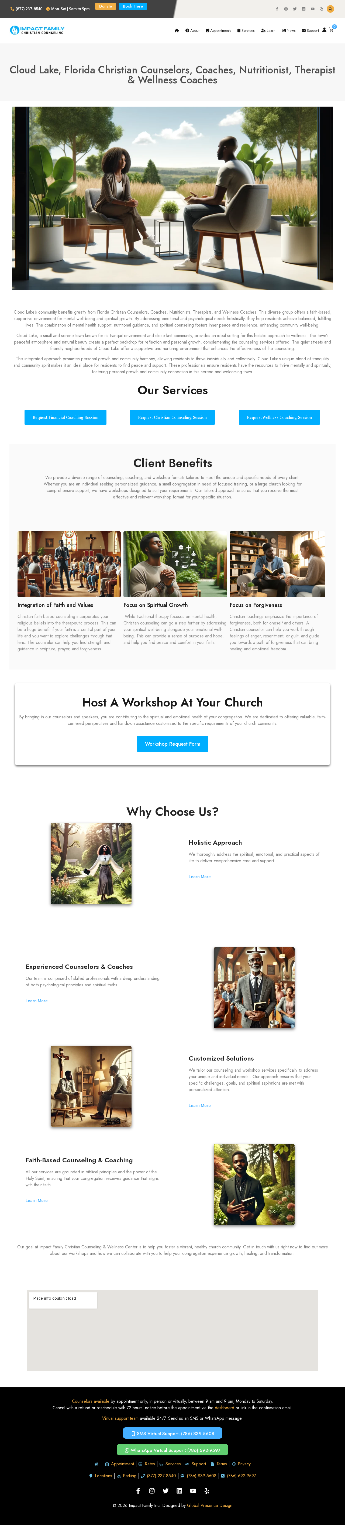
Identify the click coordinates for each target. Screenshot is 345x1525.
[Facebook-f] (277, 9)
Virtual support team (120, 1418)
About (194, 30)
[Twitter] (295, 9)
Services (247, 30)
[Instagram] (286, 9)
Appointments (220, 30)
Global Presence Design (209, 1505)
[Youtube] (312, 9)
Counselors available (90, 1401)
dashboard (224, 1408)
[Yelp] (321, 9)
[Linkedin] (304, 9)
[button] (330, 9)
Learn (270, 30)
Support (312, 30)
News (290, 30)
